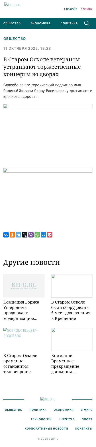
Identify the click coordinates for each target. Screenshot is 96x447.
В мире (86, 409)
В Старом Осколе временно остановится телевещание (20, 363)
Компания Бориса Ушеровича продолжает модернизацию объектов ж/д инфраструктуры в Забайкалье (22, 310)
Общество (14, 38)
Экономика (41, 23)
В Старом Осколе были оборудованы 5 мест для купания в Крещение (70, 310)
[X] (24, 234)
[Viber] (31, 234)
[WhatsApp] (37, 234)
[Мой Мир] (43, 234)
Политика (69, 23)
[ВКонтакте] (6, 234)
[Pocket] (49, 234)
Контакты (83, 428)
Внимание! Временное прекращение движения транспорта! (65, 363)
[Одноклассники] (12, 234)
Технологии (41, 419)
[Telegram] (18, 234)
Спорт (87, 419)
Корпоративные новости (46, 428)
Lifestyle (67, 419)
